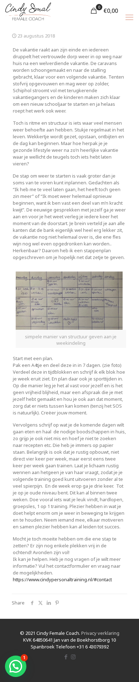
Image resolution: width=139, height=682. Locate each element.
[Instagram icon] (73, 656)
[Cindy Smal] (28, 11)
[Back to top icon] (124, 667)
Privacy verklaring (100, 633)
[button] (15, 666)
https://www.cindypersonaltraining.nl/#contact (62, 579)
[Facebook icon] (65, 656)
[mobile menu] (129, 17)
